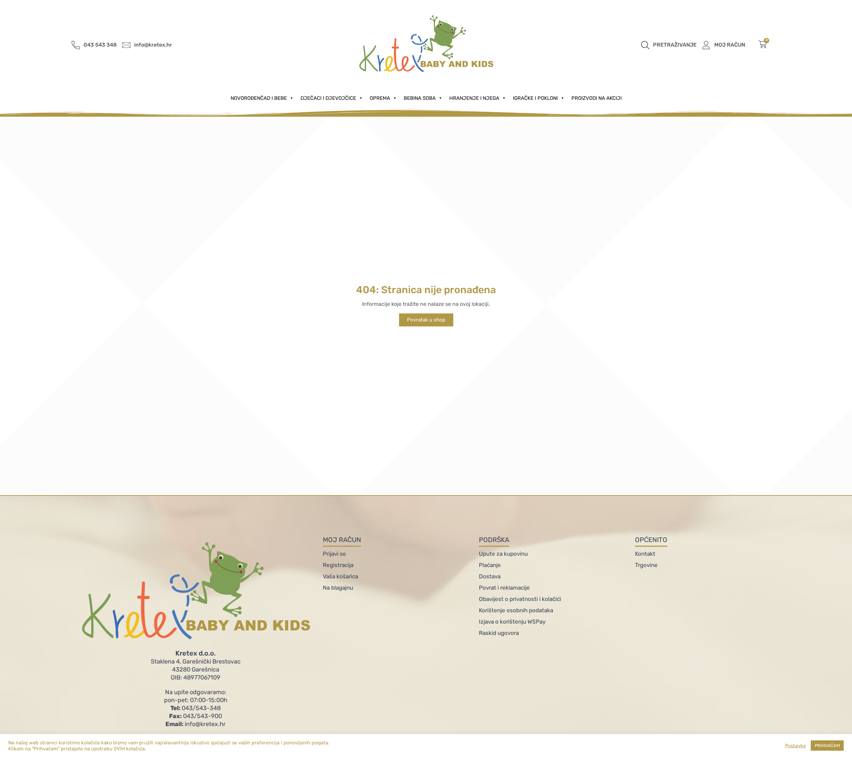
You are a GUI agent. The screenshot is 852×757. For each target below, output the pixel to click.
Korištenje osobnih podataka (516, 610)
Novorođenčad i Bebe (259, 98)
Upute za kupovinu (503, 553)
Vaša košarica (340, 576)
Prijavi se (334, 553)
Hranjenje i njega (474, 98)
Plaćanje (490, 565)
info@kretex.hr (195, 724)
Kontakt (645, 553)
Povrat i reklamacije (504, 587)
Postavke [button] (795, 746)
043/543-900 (195, 716)
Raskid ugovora (499, 633)
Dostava (490, 576)
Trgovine (646, 565)
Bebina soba (420, 98)
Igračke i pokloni (535, 98)
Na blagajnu (338, 587)
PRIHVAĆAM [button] (827, 745)
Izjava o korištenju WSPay (512, 621)
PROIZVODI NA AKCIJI (596, 98)
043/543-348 (195, 708)
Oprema (380, 98)
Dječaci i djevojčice (328, 98)
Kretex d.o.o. (195, 653)
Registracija (338, 565)
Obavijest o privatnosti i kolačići (520, 599)
